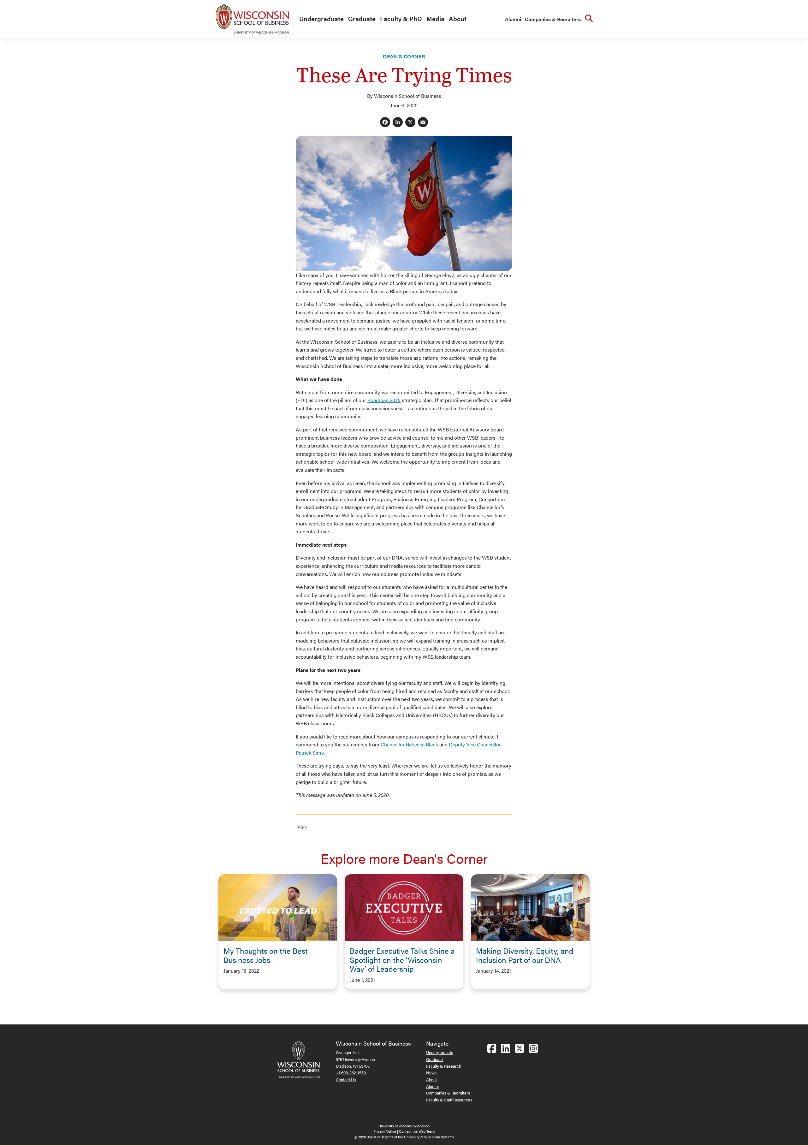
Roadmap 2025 (384, 400)
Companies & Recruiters (553, 19)
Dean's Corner (404, 56)
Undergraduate (321, 18)
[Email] (423, 122)
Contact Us (346, 1080)
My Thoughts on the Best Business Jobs (265, 955)
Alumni (513, 19)
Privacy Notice (384, 1131)
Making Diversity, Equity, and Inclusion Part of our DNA (524, 955)
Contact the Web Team (417, 1131)
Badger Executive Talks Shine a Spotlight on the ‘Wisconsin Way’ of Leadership (402, 959)
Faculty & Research (443, 1066)
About (457, 18)
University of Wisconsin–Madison (404, 1126)
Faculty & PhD (401, 18)
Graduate (362, 18)
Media (435, 18)
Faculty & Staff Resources (449, 1100)
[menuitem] (319, 19)
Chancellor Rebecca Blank (409, 744)
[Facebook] (385, 122)
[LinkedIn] (397, 122)
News (431, 1073)
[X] (410, 122)
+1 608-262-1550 (351, 1073)
